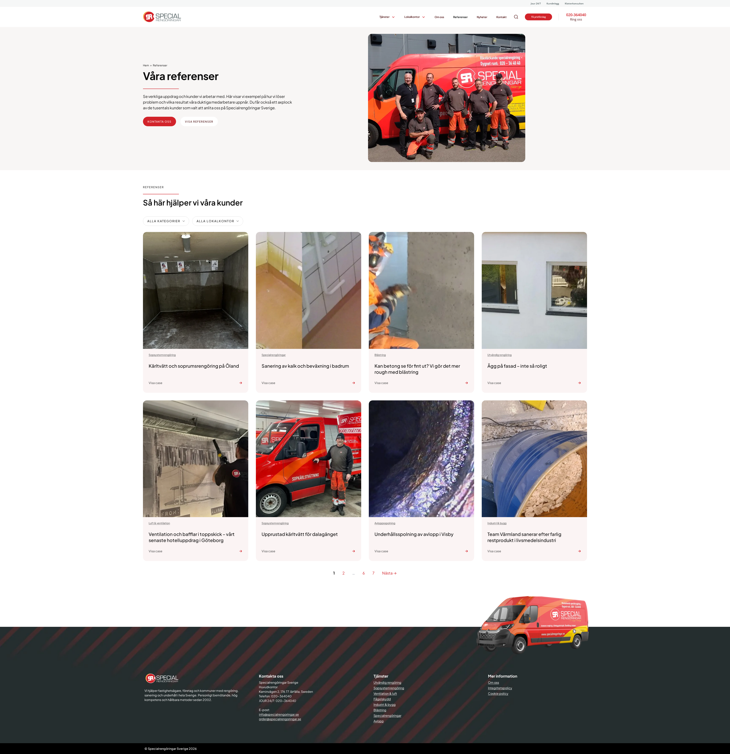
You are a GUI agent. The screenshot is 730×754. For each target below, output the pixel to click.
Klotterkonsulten (574, 3)
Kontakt (501, 17)
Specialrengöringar (387, 715)
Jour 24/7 (536, 3)
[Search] (516, 17)
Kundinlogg (553, 3)
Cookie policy (498, 693)
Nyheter (482, 17)
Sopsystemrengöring (389, 688)
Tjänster (384, 16)
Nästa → (389, 573)
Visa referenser (199, 121)
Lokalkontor (412, 16)
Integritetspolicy (500, 688)
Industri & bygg (385, 704)
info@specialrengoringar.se (279, 714)
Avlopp (379, 721)
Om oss (439, 17)
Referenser (460, 17)
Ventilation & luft (385, 693)
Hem (146, 65)
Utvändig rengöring (387, 682)
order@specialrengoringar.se (280, 719)
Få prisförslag (538, 16)
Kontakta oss (159, 121)
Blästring (380, 710)
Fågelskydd (382, 699)
